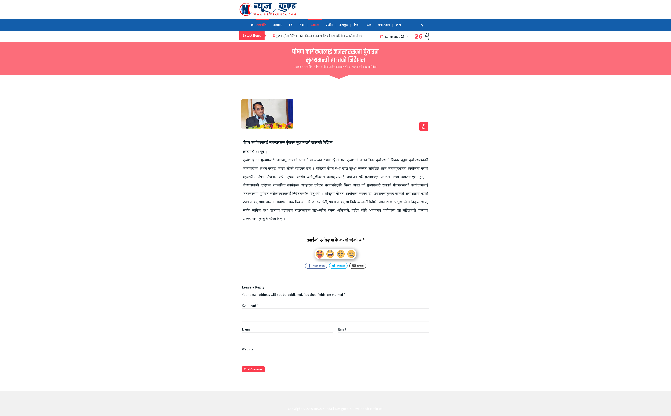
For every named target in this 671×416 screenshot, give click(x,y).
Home (297, 66)
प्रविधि (329, 25)
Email (342, 329)
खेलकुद (343, 25)
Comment (250, 306)
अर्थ (290, 25)
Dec (423, 126)
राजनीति (261, 25)
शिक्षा (302, 25)
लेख (398, 25)
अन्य (368, 25)
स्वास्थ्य (315, 25)
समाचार (277, 25)
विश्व (356, 25)
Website (248, 349)
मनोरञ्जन (384, 25)
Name (246, 329)
